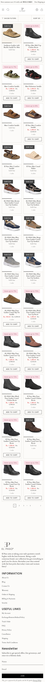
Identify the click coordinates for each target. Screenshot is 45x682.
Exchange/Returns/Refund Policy (13, 617)
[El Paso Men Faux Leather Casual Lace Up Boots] (11, 427)
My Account (6, 613)
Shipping (5, 638)
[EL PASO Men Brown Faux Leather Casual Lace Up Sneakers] (11, 189)
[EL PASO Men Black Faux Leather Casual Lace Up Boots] (33, 298)
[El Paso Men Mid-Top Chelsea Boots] (33, 33)
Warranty (5, 590)
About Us (5, 578)
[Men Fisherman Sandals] (33, 74)
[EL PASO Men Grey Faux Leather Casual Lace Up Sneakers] (11, 262)
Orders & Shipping (8, 594)
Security (4, 603)
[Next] (37, 505)
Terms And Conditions (10, 642)
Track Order (6, 621)
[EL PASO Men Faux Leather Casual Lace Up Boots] (11, 341)
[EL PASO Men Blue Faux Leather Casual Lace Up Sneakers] (11, 225)
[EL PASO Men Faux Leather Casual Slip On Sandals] (11, 298)
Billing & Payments (8, 599)
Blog (3, 582)
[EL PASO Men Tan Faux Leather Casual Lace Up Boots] (33, 341)
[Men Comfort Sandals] (11, 74)
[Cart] (41, 9)
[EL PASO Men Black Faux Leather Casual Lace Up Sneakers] (33, 189)
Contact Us (6, 586)
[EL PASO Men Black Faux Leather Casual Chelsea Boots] (11, 384)
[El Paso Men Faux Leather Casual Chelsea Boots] (33, 384)
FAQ (3, 626)
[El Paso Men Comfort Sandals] (33, 113)
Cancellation (6, 634)
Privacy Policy (7, 630)
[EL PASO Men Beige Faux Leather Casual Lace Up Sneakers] (33, 225)
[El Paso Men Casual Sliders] (33, 154)
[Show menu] (3, 9)
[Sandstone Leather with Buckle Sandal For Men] (11, 33)
